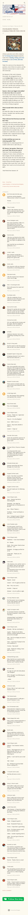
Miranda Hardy (11, 463)
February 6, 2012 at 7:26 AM (13, 216)
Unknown (9, 686)
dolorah (9, 668)
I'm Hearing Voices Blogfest (17, 184)
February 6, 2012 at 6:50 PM (13, 605)
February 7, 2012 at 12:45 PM (13, 779)
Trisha (8, 866)
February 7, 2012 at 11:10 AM (13, 738)
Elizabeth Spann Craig (13, 354)
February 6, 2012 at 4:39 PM (13, 532)
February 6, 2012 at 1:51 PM (13, 442)
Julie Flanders (11, 524)
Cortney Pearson (11, 597)
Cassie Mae (10, 364)
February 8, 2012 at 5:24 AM (13, 853)
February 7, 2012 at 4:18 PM (13, 840)
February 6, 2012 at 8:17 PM (13, 622)
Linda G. (9, 252)
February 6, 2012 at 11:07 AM (13, 349)
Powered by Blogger (15, 910)
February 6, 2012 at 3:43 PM (13, 519)
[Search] (25, 2)
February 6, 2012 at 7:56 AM (13, 230)
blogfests (8, 184)
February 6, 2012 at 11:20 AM (13, 377)
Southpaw (10, 295)
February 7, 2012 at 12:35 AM (13, 681)
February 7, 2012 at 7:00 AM (13, 691)
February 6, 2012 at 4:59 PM (13, 557)
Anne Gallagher (11, 220)
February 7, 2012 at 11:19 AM (13, 767)
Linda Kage (10, 393)
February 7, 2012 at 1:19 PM (13, 790)
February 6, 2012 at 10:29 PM (13, 652)
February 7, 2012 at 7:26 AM (13, 702)
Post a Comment (6, 890)
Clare (8, 561)
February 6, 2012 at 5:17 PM (13, 573)
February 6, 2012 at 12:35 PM (13, 408)
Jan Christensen (11, 706)
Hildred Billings (11, 656)
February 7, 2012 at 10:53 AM (13, 725)
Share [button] (3, 182)
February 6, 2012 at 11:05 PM (13, 664)
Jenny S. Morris (11, 783)
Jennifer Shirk (11, 435)
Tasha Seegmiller (11, 718)
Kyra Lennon (10, 307)
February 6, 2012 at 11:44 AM (13, 399)
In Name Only (5, 186)
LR (8, 331)
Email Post (8, 182)
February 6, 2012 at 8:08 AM (13, 248)
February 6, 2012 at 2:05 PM (13, 469)
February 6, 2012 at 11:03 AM (13, 339)
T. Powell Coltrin (11, 771)
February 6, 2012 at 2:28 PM (13, 482)
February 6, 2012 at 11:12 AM (13, 359)
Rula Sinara (10, 403)
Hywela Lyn (10, 844)
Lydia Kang (10, 807)
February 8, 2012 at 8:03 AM (13, 862)
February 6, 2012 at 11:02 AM (13, 327)
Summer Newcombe (14, 186)
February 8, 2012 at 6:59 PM (13, 875)
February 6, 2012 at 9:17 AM (13, 290)
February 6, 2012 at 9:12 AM (13, 280)
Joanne (9, 235)
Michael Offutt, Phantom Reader (16, 447)
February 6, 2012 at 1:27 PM (13, 431)
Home (4, 19)
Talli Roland (10, 696)
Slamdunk (10, 274)
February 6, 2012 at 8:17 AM (13, 259)
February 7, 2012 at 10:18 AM (13, 713)
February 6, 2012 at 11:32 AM (13, 388)
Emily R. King (10, 343)
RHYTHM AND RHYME (13, 194)
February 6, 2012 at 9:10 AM (13, 270)
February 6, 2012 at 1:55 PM (13, 458)
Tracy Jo (9, 207)
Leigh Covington (11, 609)
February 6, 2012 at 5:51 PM (13, 593)
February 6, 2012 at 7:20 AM (13, 202)
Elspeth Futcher (11, 381)
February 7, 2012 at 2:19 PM (13, 802)
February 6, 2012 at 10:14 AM (13, 315)
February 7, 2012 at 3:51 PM (13, 814)
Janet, (8, 264)
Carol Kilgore (10, 412)
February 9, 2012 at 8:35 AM (13, 887)
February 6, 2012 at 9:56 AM (13, 302)
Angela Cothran (11, 473)
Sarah (8, 730)
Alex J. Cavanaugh (12, 284)
